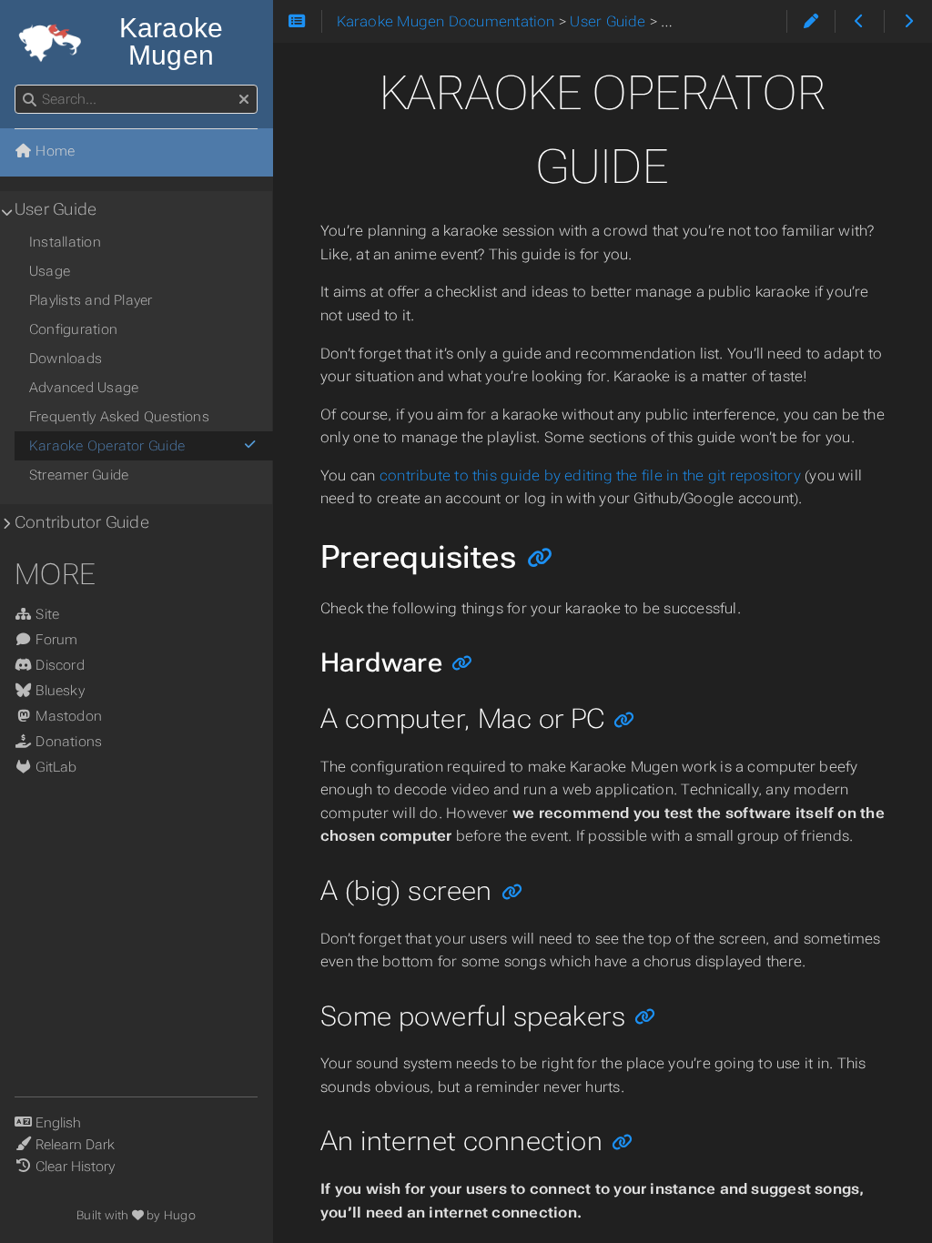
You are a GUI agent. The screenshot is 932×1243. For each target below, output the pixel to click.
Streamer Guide (78, 475)
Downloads (65, 358)
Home (53, 151)
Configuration (73, 329)
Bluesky (58, 690)
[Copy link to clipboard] (539, 559)
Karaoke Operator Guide (107, 446)
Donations (67, 741)
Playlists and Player (91, 300)
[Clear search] (243, 100)
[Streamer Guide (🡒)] (908, 22)
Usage (49, 271)
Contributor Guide (82, 522)
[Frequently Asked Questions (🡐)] (859, 22)
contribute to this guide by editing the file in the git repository (590, 475)
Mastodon (67, 716)
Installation (65, 242)
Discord (58, 665)
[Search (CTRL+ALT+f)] (29, 100)
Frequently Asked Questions (119, 417)
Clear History (75, 1166)
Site (45, 614)
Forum (54, 640)
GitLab (54, 767)
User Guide (55, 209)
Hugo (180, 1215)
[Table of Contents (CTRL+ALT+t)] (297, 22)
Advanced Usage (83, 387)
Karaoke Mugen (171, 42)
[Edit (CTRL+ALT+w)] (810, 22)
